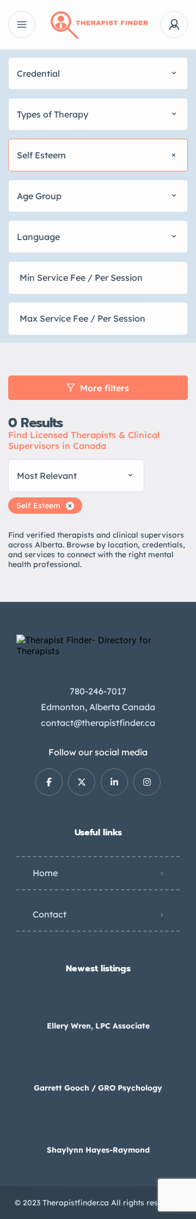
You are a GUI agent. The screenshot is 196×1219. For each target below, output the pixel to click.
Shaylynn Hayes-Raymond (98, 1150)
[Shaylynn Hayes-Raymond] (98, 1128)
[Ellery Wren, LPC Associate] (98, 1004)
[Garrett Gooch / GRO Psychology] (98, 1066)
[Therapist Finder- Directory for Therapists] (98, 25)
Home (45, 872)
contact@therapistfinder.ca (98, 722)
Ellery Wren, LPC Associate (98, 1026)
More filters (104, 388)
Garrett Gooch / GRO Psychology (98, 1088)
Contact (49, 914)
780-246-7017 (98, 691)
